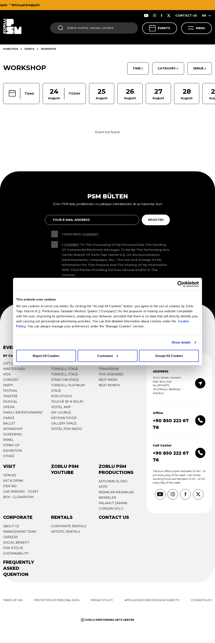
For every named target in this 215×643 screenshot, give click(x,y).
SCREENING (12, 434)
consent (71, 245)
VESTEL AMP (61, 407)
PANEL (8, 440)
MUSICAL (10, 402)
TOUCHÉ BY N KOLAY (67, 402)
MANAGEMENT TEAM (19, 532)
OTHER (8, 456)
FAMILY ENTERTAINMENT (23, 412)
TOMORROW (109, 369)
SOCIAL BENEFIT (16, 542)
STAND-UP (11, 445)
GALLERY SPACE (64, 423)
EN (204, 15)
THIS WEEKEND (111, 374)
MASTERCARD (14, 369)
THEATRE (10, 396)
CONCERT (10, 380)
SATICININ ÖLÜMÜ (113, 481)
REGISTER (156, 220)
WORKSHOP (13, 429)
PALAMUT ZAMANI (113, 503)
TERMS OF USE (12, 600)
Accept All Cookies (169, 355)
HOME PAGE (10, 49)
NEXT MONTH (109, 385)
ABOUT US (11, 526)
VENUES (9, 475)
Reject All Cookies (46, 355)
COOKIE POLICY (201, 600)
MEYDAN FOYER (64, 418)
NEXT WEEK (108, 380)
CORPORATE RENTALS (68, 526)
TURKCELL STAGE (64, 369)
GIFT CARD (11, 363)
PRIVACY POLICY (102, 600)
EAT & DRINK (13, 481)
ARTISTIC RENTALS (65, 532)
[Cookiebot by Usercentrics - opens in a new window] (180, 284)
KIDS (7, 374)
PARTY (8, 385)
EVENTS (164, 28)
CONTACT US (186, 15)
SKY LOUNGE (61, 412)
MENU (200, 28)
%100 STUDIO (61, 396)
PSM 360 (10, 486)
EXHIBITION (12, 451)
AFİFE (103, 487)
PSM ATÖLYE (13, 548)
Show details (181, 342)
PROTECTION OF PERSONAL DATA (56, 600)
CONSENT (90, 234)
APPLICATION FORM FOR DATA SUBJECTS (152, 600)
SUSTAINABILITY (16, 553)
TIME (136, 68)
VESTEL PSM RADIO (66, 429)
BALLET (9, 423)
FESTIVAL (10, 391)
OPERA (8, 407)
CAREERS (10, 537)
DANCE (8, 418)
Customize (105, 355)
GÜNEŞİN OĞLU (111, 508)
